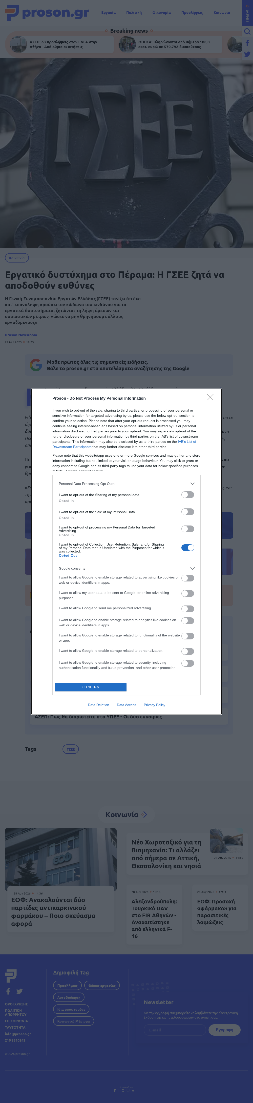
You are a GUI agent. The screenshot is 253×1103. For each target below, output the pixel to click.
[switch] (187, 494)
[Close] (212, 398)
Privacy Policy (154, 705)
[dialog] (126, 551)
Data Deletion (98, 705)
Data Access (126, 705)
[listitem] (126, 483)
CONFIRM (91, 687)
